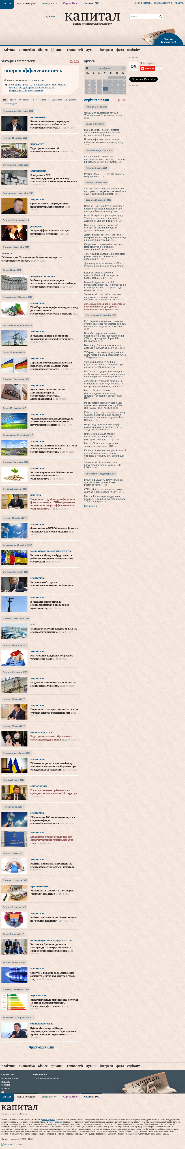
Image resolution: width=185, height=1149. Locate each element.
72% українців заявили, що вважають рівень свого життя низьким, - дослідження (104, 256)
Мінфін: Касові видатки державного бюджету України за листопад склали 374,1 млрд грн (104, 499)
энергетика (15, 84)
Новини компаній (143, 3)
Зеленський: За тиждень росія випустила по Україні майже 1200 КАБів (102, 465)
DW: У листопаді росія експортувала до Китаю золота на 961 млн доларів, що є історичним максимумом (104, 374)
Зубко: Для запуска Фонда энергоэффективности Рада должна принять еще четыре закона (53, 1031)
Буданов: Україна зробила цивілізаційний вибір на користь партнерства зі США (101, 275)
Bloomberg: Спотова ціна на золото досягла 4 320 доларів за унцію (103, 346)
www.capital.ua (48, 1119)
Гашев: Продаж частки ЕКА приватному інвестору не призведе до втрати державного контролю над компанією (105, 286)
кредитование (35, 90)
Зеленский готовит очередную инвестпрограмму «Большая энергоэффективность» (49, 124)
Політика (8, 49)
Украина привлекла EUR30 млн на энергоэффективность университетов (51, 475)
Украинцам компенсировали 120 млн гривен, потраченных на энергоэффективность (53, 448)
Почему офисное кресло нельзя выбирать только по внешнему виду (104, 140)
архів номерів (26, 3)
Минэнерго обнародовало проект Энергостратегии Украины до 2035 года (52, 840)
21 (106, 88)
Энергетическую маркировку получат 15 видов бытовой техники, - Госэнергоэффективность (54, 1003)
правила (179, 3)
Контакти (168, 3)
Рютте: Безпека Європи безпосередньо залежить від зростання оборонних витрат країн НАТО (103, 394)
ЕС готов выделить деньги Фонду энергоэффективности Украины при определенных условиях (53, 766)
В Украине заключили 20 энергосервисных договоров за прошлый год (49, 605)
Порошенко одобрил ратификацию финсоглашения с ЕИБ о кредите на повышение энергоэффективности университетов (52, 504)
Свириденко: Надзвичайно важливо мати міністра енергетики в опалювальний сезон (103, 247)
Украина (13, 87)
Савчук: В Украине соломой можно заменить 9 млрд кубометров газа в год (52, 976)
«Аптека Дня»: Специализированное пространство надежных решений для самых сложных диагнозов (105, 191)
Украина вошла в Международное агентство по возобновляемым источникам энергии (51, 422)
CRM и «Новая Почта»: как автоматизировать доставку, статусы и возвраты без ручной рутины (104, 159)
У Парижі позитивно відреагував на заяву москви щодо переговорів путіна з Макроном (105, 355)
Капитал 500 (91, 3)
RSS (76, 61)
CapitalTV (133, 49)
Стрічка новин (96, 100)
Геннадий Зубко (41, 84)
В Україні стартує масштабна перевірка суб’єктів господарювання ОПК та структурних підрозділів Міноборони (104, 337)
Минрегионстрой (18, 90)
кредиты (26, 84)
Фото (120, 49)
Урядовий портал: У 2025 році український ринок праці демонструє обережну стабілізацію (104, 365)
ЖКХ (53, 84)
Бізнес (43, 49)
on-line (7, 3)
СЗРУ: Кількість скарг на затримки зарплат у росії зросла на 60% (103, 490)
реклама (158, 3)
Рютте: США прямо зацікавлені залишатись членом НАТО (101, 444)
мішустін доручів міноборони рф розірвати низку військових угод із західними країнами (103, 427)
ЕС (53, 87)
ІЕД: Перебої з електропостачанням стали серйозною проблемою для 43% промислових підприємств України (105, 324)
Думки (91, 49)
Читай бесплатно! (168, 41)
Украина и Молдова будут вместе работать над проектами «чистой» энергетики (51, 558)
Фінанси (57, 49)
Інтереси (106, 49)
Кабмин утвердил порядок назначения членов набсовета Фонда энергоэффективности (53, 283)
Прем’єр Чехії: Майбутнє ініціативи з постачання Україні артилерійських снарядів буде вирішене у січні (104, 209)
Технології (75, 49)
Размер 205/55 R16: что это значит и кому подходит (104, 175)
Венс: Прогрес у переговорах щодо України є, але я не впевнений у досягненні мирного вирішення (103, 218)
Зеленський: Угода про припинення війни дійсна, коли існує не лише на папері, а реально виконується (103, 384)
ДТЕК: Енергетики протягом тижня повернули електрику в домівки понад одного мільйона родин (105, 237)
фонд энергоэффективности (34, 87)
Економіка (27, 49)
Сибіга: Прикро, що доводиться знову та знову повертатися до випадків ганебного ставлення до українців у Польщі (104, 416)
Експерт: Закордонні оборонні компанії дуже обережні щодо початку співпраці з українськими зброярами (105, 453)
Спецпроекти (49, 3)
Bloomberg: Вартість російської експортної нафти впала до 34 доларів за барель (101, 228)
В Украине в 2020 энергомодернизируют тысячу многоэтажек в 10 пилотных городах (53, 178)
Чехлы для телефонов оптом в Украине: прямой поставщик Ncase (103, 114)
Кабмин (62, 84)
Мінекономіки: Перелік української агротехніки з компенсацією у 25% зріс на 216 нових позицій (103, 405)
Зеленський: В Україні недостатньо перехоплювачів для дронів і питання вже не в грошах (104, 307)
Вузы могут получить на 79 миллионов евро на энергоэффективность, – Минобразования (47, 394)
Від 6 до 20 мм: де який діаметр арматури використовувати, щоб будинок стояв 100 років (102, 132)
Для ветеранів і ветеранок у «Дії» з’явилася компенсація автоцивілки (103, 264)
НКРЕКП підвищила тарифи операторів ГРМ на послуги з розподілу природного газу (100, 436)
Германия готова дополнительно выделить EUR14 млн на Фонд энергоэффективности (51, 365)
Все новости (90, 506)
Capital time (70, 3)
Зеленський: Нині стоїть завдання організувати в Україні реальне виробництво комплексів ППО (102, 297)
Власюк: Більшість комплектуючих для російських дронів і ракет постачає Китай (103, 482)
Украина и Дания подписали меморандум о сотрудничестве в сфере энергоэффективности (50, 947)
